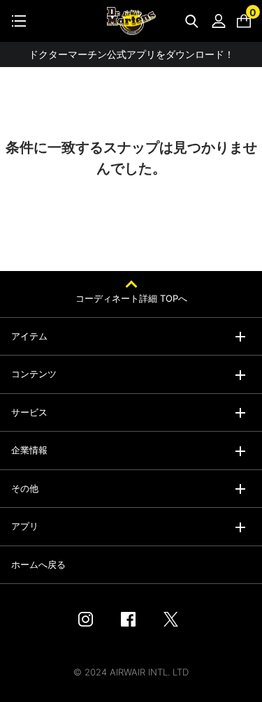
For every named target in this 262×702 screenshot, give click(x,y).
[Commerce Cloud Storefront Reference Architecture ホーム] (131, 21)
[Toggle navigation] (19, 21)
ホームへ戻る (38, 564)
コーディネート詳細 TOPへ (131, 298)
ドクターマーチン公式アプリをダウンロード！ (131, 54)
